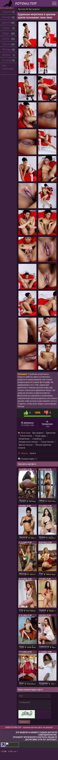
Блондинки (8, 17)
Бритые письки (26, 444)
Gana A (33, 453)
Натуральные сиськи (28, 441)
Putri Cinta (52, 501)
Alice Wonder (31, 611)
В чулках (7, 60)
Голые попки (26, 435)
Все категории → (8, 68)
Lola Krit (33, 574)
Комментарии (29, 458)
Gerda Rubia (31, 647)
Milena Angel (51, 574)
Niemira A (52, 538)
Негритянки (24, 438)
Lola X (53, 684)
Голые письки (47, 441)
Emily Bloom (31, 684)
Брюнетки (7, 22)
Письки (6, 44)
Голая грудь (40, 435)
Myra (54, 647)
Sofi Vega (32, 501)
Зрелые (6, 54)
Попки (5, 38)
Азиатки (6, 11)
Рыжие (6, 27)
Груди (5, 33)
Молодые (7, 49)
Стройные (37, 438)
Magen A (52, 611)
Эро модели (34, 9)
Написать (24, 722)
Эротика (22, 9)
